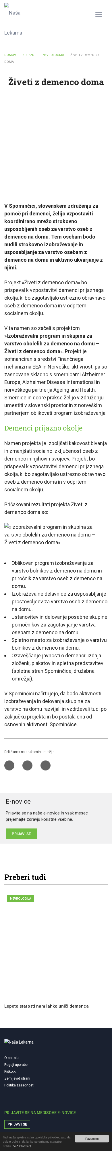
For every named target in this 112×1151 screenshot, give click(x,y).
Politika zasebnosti (19, 1085)
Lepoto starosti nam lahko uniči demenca (46, 1006)
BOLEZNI (29, 55)
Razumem (92, 1138)
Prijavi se (17, 1124)
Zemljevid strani (17, 1078)
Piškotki (10, 1072)
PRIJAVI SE (21, 834)
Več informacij (22, 1146)
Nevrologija (20, 898)
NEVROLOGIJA (53, 55)
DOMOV (10, 55)
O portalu (11, 1058)
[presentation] (88, 877)
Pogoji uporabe (16, 1065)
